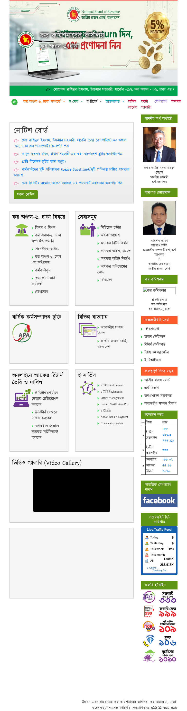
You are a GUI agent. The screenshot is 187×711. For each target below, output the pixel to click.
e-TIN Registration (111, 391)
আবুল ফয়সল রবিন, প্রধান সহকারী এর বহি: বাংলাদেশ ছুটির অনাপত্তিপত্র (72, 154)
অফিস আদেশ (132, 104)
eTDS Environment (112, 385)
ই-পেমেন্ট (152, 329)
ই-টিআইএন (152, 360)
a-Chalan (106, 410)
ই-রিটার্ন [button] (93, 102)
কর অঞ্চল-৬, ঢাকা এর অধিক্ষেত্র (46, 259)
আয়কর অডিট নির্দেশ (115, 259)
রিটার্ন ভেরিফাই (154, 344)
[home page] (15, 102)
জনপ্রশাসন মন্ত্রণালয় (158, 396)
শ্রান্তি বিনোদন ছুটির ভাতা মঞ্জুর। (44, 162)
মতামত (176, 102)
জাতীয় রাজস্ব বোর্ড (157, 380)
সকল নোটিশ (26, 194)
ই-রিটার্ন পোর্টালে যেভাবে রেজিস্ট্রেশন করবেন (45, 398)
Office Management (112, 398)
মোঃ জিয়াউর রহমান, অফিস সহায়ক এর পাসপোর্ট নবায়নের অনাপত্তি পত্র (72, 183)
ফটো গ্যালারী (145, 104)
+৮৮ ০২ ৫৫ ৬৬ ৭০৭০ (167, 465)
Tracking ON (159, 570)
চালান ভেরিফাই (154, 337)
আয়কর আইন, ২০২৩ (116, 251)
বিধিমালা (106, 280)
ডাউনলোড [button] (113, 102)
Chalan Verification (112, 423)
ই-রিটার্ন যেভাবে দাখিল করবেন (44, 415)
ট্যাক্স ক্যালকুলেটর (156, 352)
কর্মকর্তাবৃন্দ (43, 270)
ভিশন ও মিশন (45, 227)
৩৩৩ (165, 450)
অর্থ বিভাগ (151, 388)
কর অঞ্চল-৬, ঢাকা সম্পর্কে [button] (42, 102)
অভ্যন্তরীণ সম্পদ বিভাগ (160, 403)
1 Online (152, 567)
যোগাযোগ (160, 102)
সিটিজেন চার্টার (111, 227)
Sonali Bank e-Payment (114, 417)
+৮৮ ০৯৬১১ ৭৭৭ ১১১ (168, 435)
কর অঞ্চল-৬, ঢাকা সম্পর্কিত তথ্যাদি (46, 238)
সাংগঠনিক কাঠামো (47, 249)
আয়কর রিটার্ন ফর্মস (114, 243)
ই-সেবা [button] (74, 102)
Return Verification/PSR (115, 404)
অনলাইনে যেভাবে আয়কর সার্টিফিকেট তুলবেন (45, 431)
